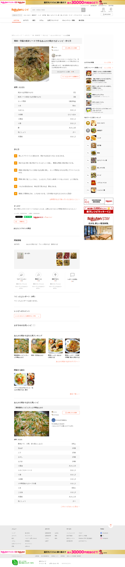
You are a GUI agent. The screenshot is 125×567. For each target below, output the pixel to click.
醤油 (48, 15)
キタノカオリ (27, 15)
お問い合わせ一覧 (54, 563)
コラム (41, 20)
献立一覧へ (74, 394)
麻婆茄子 (34, 15)
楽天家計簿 (93, 5)
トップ (13, 533)
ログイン (110, 11)
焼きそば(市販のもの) (25, 92)
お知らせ (27, 546)
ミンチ (39, 15)
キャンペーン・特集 (68, 20)
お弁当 (56, 533)
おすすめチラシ (102, 5)
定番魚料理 (48, 535)
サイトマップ (28, 535)
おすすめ (16, 20)
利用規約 (27, 541)
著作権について (54, 556)
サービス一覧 (42, 563)
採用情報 (63, 556)
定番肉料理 (48, 533)
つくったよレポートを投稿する (70, 76)
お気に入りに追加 (72, 48)
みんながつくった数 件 (65, 71)
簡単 (56, 535)
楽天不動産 (69, 535)
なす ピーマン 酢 (55, 15)
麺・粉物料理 (36, 35)
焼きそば (45, 35)
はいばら (27, 253)
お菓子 (47, 541)
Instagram (105, 538)
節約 (56, 538)
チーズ (70, 15)
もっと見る (107, 62)
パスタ (47, 538)
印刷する (22, 221)
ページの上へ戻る (110, 525)
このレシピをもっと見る (69, 506)
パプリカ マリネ (77, 15)
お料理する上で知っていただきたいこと (64, 199)
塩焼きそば (54, 244)
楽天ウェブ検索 (83, 535)
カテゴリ (26, 20)
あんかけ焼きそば (56, 35)
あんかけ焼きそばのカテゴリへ (67, 361)
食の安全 (81, 20)
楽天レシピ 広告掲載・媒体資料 (74, 556)
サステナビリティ (66, 563)
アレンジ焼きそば (44, 244)
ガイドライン (28, 543)
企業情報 (37, 556)
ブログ (80, 533)
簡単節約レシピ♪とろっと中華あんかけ (29, 407)
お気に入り (103, 11)
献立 (34, 20)
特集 (13, 546)
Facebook (105, 533)
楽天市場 (111, 5)
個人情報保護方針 (45, 556)
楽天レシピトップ (17, 35)
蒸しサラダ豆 (64, 15)
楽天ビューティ (71, 538)
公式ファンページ (52, 20)
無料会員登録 (107, 14)
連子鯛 (44, 15)
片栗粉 (20, 136)
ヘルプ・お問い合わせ (31, 538)
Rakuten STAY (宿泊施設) (85, 538)
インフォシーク (84, 5)
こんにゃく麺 (86, 15)
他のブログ (49, 217)
